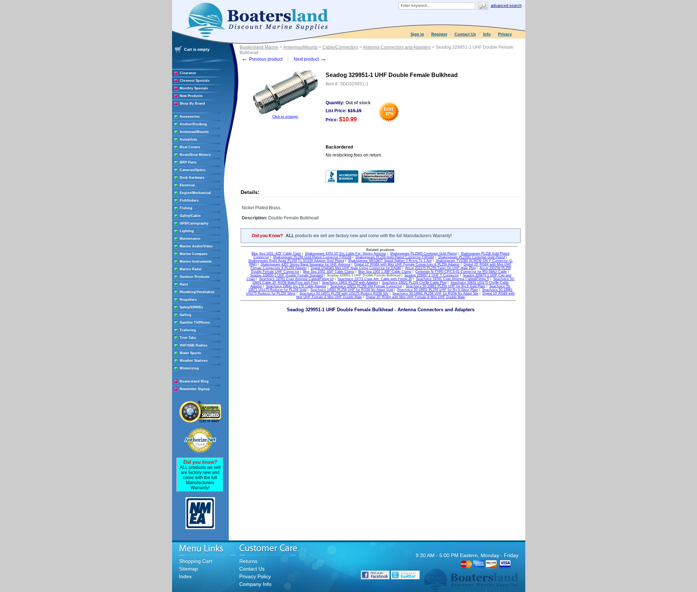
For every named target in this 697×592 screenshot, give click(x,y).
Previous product (261, 59)
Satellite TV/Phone (195, 322)
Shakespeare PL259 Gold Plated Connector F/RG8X (394, 257)
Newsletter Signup (195, 389)
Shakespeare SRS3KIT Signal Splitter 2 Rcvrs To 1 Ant (390, 261)
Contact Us (465, 34)
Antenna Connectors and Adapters (397, 47)
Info (487, 34)
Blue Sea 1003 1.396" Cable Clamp (384, 271)
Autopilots (188, 139)
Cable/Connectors (340, 47)
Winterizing (189, 368)
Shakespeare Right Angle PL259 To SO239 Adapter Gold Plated (296, 261)
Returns (248, 561)
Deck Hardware (192, 177)
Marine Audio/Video (196, 246)
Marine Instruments (196, 261)
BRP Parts (188, 162)
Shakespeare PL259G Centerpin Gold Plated (471, 257)
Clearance (188, 73)
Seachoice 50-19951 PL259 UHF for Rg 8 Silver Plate (437, 290)
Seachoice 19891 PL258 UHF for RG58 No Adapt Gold (351, 290)
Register (439, 34)
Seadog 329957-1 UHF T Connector (431, 275)
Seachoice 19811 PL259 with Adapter (350, 282)
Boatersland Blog (194, 381)
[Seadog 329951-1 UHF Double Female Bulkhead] (285, 113)
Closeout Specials (194, 80)
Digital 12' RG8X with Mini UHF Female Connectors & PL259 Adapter (407, 264)
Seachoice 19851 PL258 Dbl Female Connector (366, 286)
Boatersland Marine (259, 47)
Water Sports (190, 353)
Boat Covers (190, 147)
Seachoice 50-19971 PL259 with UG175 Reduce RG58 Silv (343, 293)
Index (185, 576)
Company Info (255, 584)
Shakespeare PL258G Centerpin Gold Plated (423, 253)
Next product (310, 59)
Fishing (186, 208)
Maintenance (190, 238)
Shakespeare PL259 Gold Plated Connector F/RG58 (312, 257)
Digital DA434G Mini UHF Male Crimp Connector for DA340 (356, 268)
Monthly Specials (194, 88)
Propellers (188, 299)
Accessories (190, 116)
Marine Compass (193, 254)
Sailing (185, 315)
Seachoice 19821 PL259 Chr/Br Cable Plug (414, 282)
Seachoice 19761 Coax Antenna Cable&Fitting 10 (296, 279)
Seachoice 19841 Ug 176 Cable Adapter (296, 286)
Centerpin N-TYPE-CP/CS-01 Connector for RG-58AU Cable (461, 271)
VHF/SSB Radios (193, 345)
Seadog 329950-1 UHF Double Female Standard (286, 275)
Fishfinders (189, 200)
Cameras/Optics (192, 170)
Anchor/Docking (193, 124)
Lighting (187, 231)
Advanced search (506, 5)
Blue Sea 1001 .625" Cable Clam (276, 253)
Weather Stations (194, 360)
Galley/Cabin (190, 216)
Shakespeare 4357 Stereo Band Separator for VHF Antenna (305, 264)
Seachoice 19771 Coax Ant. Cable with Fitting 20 (375, 279)
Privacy (505, 34)
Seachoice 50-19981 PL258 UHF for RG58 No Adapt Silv (435, 293)
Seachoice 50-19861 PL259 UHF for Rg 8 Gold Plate (445, 286)
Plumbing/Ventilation (197, 292)
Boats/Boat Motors (195, 155)
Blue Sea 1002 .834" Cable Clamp (328, 271)
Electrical (187, 185)
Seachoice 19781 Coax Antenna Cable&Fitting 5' (452, 279)
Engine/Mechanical (195, 193)
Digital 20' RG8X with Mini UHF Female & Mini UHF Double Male (415, 297)
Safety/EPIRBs (191, 307)
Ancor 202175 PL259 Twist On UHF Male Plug (440, 268)
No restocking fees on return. (354, 155)
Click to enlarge (285, 116)
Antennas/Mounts (194, 132)
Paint (184, 284)
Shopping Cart (195, 561)
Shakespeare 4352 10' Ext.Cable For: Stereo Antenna (345, 253)
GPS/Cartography (194, 223)
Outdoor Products (194, 277)
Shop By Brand (192, 103)
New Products (191, 96)
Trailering (188, 330)
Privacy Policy (255, 576)
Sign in (417, 34)
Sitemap (188, 569)
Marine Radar (191, 269)
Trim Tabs (188, 338)
